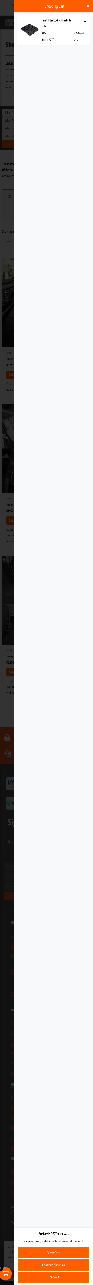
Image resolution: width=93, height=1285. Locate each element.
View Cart (53, 1253)
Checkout (53, 1277)
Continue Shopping (53, 1265)
